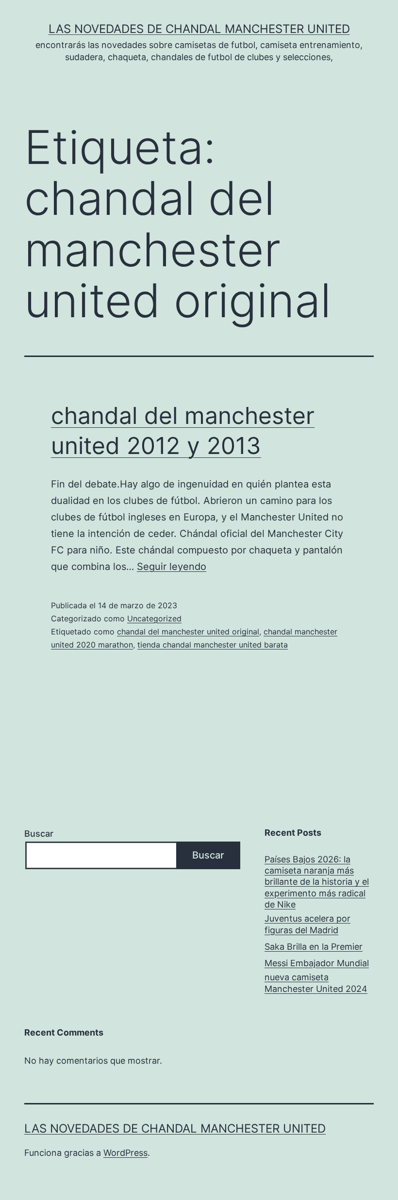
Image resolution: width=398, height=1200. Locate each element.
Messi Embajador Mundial (317, 963)
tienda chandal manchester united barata (212, 644)
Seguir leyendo (171, 566)
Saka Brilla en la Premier (314, 946)
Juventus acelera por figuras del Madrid (307, 924)
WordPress (125, 1153)
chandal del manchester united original (188, 631)
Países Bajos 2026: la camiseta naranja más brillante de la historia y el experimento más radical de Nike (317, 882)
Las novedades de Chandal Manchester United (199, 29)
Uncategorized (154, 618)
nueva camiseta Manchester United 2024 (316, 982)
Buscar (38, 833)
